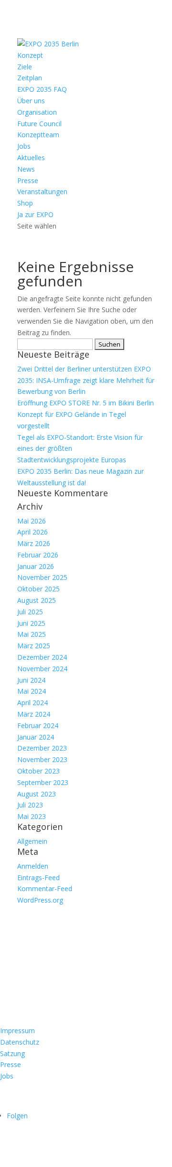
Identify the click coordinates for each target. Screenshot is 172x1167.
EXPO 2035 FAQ (42, 89)
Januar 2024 (35, 737)
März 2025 (33, 645)
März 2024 (33, 714)
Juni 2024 (31, 680)
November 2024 (42, 668)
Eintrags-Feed (38, 877)
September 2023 (42, 782)
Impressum (17, 1030)
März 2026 (33, 543)
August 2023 (36, 793)
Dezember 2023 (42, 748)
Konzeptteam (38, 134)
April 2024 (32, 702)
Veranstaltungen (42, 191)
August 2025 (36, 600)
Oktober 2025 (38, 588)
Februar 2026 (37, 554)
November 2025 (42, 577)
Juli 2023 (30, 804)
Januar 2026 (35, 566)
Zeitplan (29, 77)
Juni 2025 (31, 623)
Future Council (39, 123)
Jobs (24, 146)
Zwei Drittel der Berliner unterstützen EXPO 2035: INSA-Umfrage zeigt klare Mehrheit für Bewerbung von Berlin (85, 380)
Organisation (37, 112)
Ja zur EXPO (35, 214)
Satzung (12, 1053)
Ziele (24, 66)
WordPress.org (40, 900)
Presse (27, 180)
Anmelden (32, 866)
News (26, 169)
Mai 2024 (31, 691)
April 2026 (32, 531)
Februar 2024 (37, 725)
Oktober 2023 (38, 770)
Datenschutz (19, 1042)
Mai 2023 (31, 816)
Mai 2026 (31, 520)
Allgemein (32, 841)
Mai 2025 (31, 634)
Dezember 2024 (42, 657)
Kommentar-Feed (44, 888)
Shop (25, 202)
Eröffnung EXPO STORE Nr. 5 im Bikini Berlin (85, 402)
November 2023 (42, 759)
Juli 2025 (30, 611)
